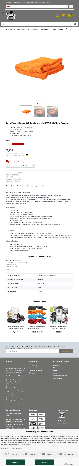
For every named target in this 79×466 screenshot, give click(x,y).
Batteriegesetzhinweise (60, 375)
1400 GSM (41, 284)
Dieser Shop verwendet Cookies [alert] (39, 432)
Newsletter (32, 373)
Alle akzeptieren (15, 462)
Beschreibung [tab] (10, 186)
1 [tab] (37, 103)
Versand (20, 153)
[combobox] (37, 6)
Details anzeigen (68, 464)
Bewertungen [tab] (20, 186)
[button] (57, 15)
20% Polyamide (51, 275)
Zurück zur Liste (11, 29)
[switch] (7, 454)
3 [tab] (41, 103)
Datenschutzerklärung (36, 346)
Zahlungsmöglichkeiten (36, 368)
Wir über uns (33, 365)
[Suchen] (75, 24)
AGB (54, 368)
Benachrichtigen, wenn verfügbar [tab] (36, 186)
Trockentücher (17, 179)
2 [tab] (39, 103)
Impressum (56, 373)
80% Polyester (42, 275)
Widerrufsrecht (57, 378)
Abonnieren (66, 351)
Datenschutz (56, 365)
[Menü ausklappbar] (2, 12)
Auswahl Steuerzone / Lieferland (16, 155)
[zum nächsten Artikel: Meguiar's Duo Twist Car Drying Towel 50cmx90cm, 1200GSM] (70, 29)
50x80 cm (41, 279)
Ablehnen (44, 462)
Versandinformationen (36, 370)
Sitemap (55, 370)
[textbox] (37, 6)
